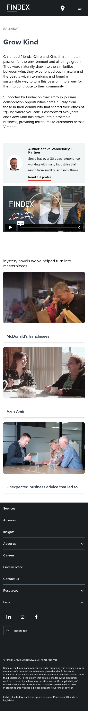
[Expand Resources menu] (82, 590)
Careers (9, 555)
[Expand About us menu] (82, 543)
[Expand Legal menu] (82, 602)
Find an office (13, 567)
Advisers (9, 520)
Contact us (11, 578)
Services (9, 508)
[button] (44, 307)
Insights (8, 531)
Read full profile (39, 177)
